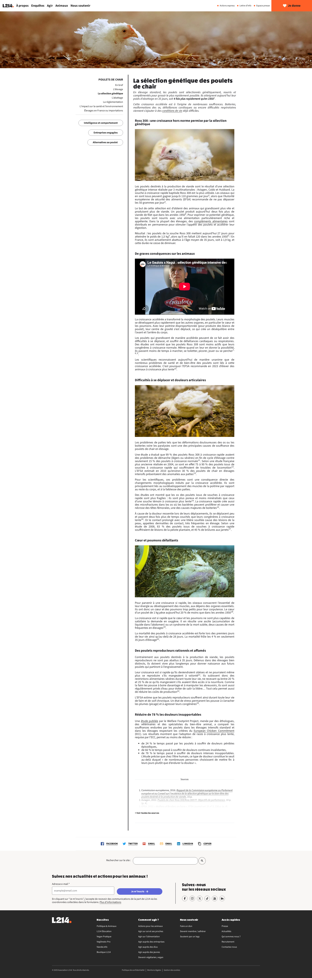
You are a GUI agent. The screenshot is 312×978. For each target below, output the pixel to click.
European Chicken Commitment (214, 731)
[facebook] (185, 898)
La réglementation (113, 102)
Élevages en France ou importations (103, 110)
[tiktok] (207, 898)
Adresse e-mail (61, 884)
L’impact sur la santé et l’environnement (101, 106)
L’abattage (117, 98)
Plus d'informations (110, 902)
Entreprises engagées (106, 132)
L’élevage (118, 89)
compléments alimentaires (211, 221)
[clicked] (202, 861)
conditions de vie (172, 111)
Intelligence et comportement (101, 123)
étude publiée (149, 721)
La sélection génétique (110, 93)
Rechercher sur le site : (118, 860)
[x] (199, 898)
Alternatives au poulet (105, 142)
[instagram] (192, 898)
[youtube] (214, 898)
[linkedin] (222, 898)
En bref (119, 85)
